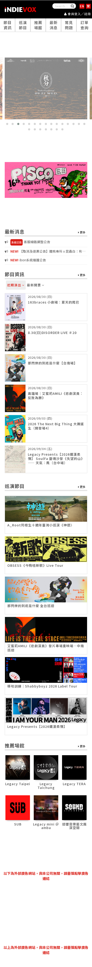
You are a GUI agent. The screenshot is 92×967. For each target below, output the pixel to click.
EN (82, 6)
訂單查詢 (84, 25)
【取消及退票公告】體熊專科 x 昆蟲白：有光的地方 (45, 251)
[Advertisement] (46, 913)
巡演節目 (23, 25)
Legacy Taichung (46, 785)
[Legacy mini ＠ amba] (46, 807)
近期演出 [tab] (14, 285)
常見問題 (69, 25)
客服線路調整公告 (30, 241)
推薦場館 (38, 25)
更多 (82, 232)
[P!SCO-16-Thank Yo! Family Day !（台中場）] (46, 180)
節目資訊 (8, 25)
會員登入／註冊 (79, 14)
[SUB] (17, 807)
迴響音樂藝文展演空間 (74, 826)
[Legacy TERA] (74, 766)
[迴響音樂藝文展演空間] (74, 807)
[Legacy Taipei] (17, 766)
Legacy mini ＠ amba (46, 826)
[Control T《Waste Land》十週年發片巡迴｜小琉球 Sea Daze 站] (46, 89)
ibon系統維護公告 (28, 260)
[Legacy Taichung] (46, 766)
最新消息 (54, 25)
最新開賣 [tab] (34, 285)
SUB (17, 824)
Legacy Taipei (17, 783)
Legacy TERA (74, 783)
